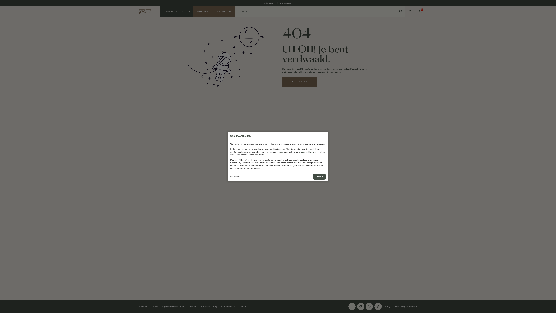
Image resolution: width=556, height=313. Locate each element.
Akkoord (319, 176)
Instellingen (235, 176)
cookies (279, 152)
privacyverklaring (306, 152)
